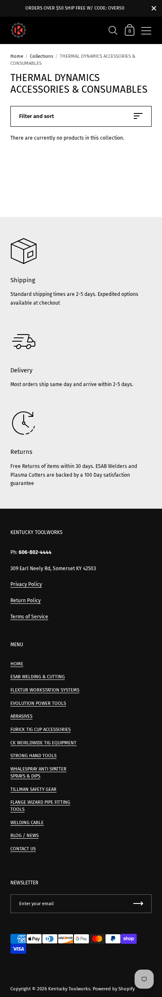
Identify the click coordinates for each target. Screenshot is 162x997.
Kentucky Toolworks (69, 989)
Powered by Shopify (114, 989)
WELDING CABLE (27, 822)
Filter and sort (36, 116)
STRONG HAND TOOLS (33, 755)
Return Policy (25, 600)
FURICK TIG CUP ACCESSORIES (40, 729)
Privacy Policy (26, 584)
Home (16, 56)
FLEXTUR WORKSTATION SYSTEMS (44, 690)
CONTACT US (23, 849)
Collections (41, 56)
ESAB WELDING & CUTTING (37, 676)
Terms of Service (29, 617)
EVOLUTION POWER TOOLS (38, 703)
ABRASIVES (21, 716)
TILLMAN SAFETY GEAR (33, 789)
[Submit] (138, 903)
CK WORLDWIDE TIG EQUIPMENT (43, 743)
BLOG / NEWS (24, 835)
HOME (16, 664)
